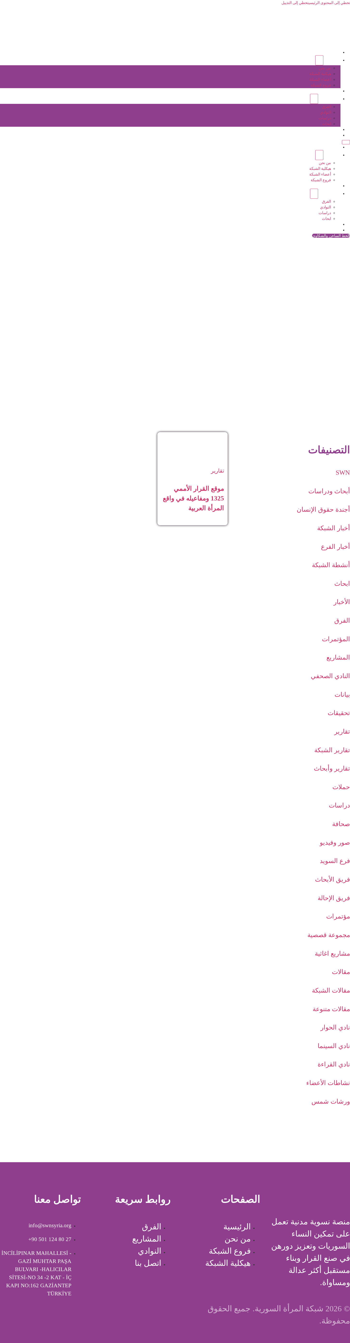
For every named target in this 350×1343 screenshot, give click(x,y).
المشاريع (333, 91)
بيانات (342, 694)
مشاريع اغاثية (332, 953)
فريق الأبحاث (332, 879)
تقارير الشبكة (332, 750)
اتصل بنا (334, 135)
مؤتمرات (338, 916)
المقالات (333, 129)
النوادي (325, 112)
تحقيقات (339, 713)
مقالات (341, 971)
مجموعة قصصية (328, 935)
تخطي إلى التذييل (295, 3)
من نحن (325, 68)
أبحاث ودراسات (329, 491)
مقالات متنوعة (331, 1009)
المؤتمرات (336, 639)
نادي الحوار (335, 1027)
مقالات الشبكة (331, 990)
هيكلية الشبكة (320, 74)
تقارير (342, 731)
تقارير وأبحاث (332, 768)
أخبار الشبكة (333, 528)
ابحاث (326, 124)
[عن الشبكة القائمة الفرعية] (319, 60)
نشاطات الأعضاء (328, 1082)
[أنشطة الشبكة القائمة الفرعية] (314, 99)
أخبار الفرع (335, 546)
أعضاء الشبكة (320, 79)
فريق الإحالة (334, 898)
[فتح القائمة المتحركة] (346, 142)
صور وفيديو (335, 842)
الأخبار (342, 602)
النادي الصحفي (330, 676)
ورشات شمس (330, 1101)
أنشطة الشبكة (329, 99)
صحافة (341, 824)
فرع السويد (335, 860)
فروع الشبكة (321, 85)
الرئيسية (333, 52)
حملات (341, 787)
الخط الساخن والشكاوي (331, 236)
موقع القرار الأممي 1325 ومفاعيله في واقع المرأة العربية (193, 498)
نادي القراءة (334, 1064)
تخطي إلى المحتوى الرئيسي (329, 3)
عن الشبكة (331, 60)
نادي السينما (334, 1046)
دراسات (325, 118)
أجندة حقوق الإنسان (323, 509)
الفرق (326, 107)
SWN (343, 472)
